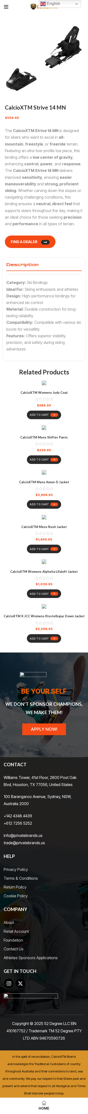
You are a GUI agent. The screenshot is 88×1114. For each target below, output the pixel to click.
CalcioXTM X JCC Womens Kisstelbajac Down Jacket (44, 616)
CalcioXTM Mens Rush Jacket (44, 527)
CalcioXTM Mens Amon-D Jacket (44, 482)
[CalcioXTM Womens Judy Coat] (44, 384)
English (53, 3)
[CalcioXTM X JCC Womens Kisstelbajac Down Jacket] (44, 607)
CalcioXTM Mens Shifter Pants (44, 437)
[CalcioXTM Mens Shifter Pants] (44, 428)
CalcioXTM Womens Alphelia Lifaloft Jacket (44, 572)
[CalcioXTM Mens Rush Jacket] (44, 518)
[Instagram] (9, 983)
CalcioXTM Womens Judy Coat (44, 392)
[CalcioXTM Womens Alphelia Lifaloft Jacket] (44, 562)
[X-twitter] (20, 983)
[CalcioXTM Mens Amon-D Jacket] (44, 473)
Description (22, 264)
